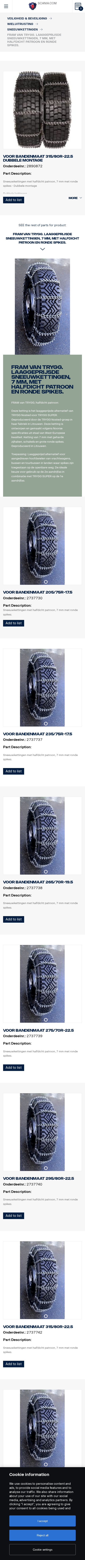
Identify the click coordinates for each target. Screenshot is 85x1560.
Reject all (42, 1535)
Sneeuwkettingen (22, 29)
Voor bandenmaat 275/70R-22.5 (38, 1030)
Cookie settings (42, 1549)
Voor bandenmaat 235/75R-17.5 (37, 734)
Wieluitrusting (20, 24)
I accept (43, 1521)
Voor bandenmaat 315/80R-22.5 (38, 1327)
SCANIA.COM (47, 3)
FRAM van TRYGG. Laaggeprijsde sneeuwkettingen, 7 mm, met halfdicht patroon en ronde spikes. (42, 379)
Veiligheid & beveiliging (27, 18)
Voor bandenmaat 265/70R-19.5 (38, 882)
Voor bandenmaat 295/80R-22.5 (38, 1178)
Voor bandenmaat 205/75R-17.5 (37, 592)
